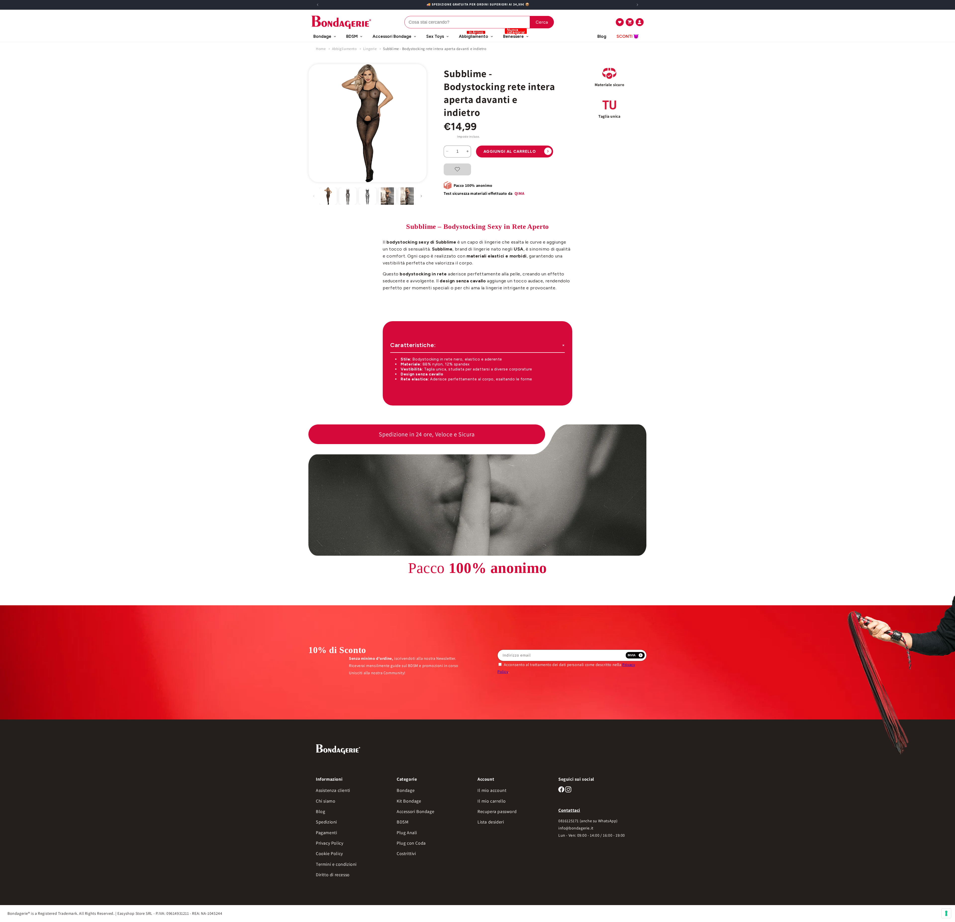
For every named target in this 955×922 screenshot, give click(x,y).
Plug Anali (407, 832)
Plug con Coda (411, 843)
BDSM (402, 822)
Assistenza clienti (333, 790)
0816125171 (568, 820)
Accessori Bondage (415, 811)
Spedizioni (326, 822)
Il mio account (492, 790)
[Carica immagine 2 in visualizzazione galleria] (348, 196)
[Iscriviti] (635, 655)
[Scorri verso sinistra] (313, 196)
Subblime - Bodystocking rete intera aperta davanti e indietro (434, 48)
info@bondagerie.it (575, 828)
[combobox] (479, 22)
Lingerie (370, 48)
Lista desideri (491, 822)
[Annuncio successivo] (637, 4)
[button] (620, 22)
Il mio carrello (492, 801)
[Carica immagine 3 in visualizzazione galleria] (367, 196)
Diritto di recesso (333, 874)
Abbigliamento (344, 48)
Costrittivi (406, 853)
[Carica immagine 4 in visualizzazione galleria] (387, 196)
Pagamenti (326, 832)
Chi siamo (325, 801)
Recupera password (497, 811)
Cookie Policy (329, 853)
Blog (320, 811)
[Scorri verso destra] (421, 196)
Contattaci (569, 810)
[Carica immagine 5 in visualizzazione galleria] (407, 196)
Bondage (406, 790)
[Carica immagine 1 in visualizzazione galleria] (328, 196)
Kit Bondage (409, 801)
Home (321, 48)
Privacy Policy (329, 843)
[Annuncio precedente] (317, 4)
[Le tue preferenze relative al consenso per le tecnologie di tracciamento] (946, 913)
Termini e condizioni (336, 864)
